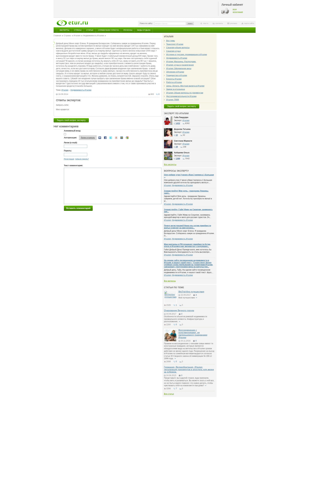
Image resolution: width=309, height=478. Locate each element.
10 (177, 135)
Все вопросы (170, 281)
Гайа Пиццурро (181, 117)
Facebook (105, 137)
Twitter (110, 137)
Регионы (127, 30)
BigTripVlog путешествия (191, 291)
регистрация (238, 12)
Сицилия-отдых (173, 51)
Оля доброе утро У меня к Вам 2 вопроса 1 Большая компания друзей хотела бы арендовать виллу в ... (188, 181)
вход (235, 9)
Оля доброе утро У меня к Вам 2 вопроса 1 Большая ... (189, 176)
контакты (219, 23)
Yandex (116, 137)
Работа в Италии (174, 82)
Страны (77, 30)
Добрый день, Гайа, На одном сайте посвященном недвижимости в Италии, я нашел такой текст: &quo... (188, 271)
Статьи (89, 30)
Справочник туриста (108, 30)
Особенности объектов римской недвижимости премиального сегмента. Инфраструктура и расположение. (185, 319)
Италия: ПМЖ (172, 100)
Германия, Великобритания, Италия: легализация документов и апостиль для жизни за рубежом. (189, 369)
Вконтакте (100, 137)
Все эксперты (170, 164)
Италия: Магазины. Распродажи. (181, 61)
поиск (190, 23)
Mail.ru (121, 137)
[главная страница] (72, 23)
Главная (57, 35)
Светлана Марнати (183, 141)
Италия (77, 35)
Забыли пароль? (82, 159)
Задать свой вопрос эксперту (71, 120)
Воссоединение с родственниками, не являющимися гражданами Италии (192, 334)
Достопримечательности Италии (181, 96)
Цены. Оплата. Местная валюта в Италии (185, 86)
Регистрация (69, 159)
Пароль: (68, 151)
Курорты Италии (174, 79)
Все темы (170, 41)
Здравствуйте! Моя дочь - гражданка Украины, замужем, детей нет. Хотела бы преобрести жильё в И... (188, 198)
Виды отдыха (143, 30)
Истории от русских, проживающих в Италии (186, 54)
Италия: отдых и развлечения (180, 65)
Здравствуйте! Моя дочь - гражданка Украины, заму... (186, 192)
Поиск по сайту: (146, 23)
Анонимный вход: (72, 131)
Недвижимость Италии (93, 35)
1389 (178, 158)
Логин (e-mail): (70, 143)
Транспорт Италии (174, 44)
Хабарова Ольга (181, 153)
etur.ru (205, 23)
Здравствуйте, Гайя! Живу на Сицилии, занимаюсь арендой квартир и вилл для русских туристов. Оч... (187, 216)
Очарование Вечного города (179, 310)
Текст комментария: (73, 165)
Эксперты (64, 30)
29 (177, 147)
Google (127, 137)
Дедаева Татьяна (182, 129)
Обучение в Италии (175, 72)
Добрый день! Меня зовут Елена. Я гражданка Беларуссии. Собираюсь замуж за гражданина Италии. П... (189, 233)
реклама (233, 23)
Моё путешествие (186, 298)
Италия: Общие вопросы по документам (184, 93)
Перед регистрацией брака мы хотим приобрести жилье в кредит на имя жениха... (187, 227)
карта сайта (249, 23)
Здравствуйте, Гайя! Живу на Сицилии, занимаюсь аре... (188, 210)
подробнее (196, 298)
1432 (178, 123)
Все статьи (169, 394)
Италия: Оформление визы (178, 68)
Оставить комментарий (78, 208)
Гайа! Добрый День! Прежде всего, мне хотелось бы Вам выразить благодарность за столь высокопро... (187, 250)
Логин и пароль (88, 138)
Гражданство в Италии (176, 75)
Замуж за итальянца (175, 89)
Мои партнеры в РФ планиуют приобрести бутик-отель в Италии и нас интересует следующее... (187, 245)
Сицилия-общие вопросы (178, 47)
